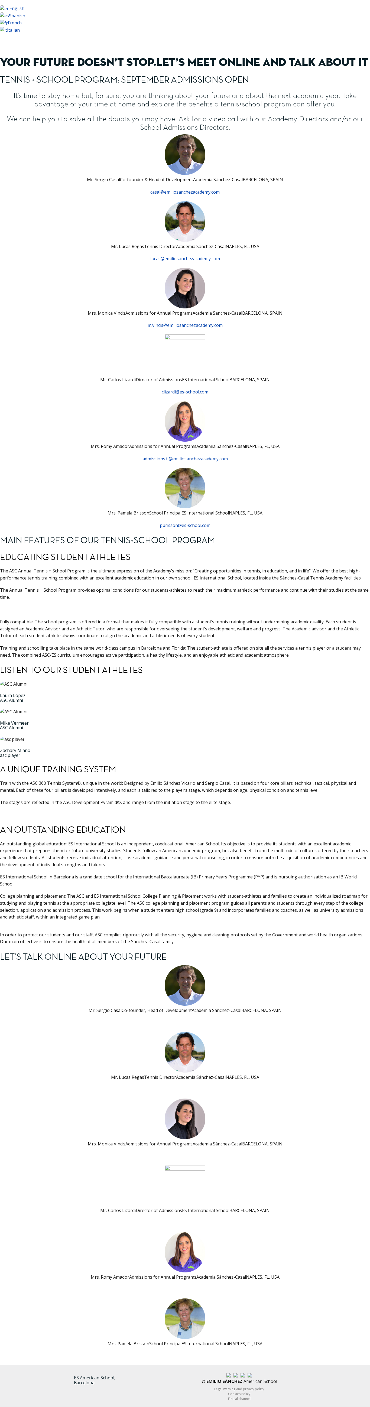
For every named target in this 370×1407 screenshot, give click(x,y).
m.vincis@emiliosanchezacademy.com (185, 325)
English (16, 8)
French (15, 23)
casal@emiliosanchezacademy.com (185, 192)
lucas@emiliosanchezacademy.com (185, 259)
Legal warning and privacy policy (239, 1389)
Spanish (17, 16)
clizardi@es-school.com (185, 392)
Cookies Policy (239, 1394)
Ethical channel (239, 1398)
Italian (13, 30)
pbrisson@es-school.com (185, 525)
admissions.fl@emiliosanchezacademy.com (185, 459)
